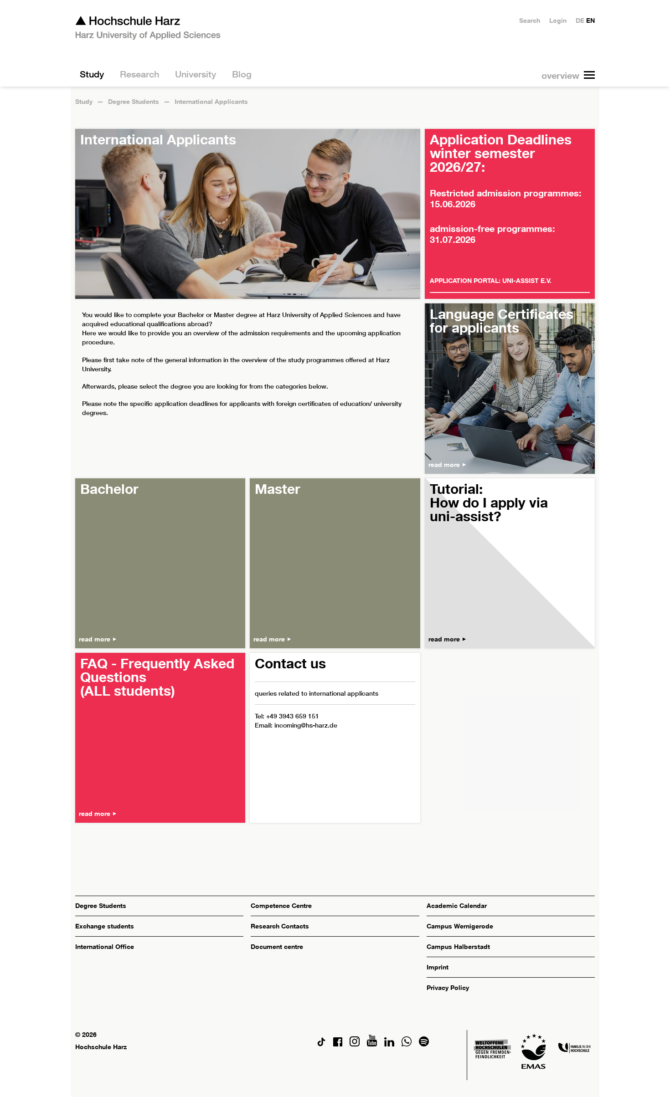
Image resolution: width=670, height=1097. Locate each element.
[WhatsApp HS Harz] (407, 1044)
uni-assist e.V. (526, 280)
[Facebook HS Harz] (337, 1044)
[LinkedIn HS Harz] (389, 1044)
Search (529, 20)
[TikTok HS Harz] (321, 1044)
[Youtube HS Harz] (372, 1044)
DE (580, 20)
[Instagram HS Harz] (355, 1044)
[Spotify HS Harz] (424, 1044)
